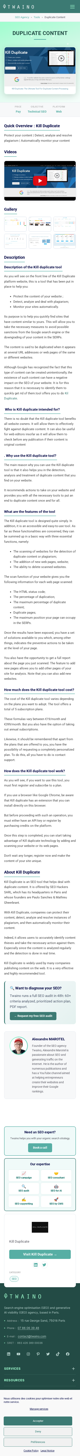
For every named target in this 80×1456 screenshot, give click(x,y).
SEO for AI (56, 1188)
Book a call (40, 1147)
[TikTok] (57, 1354)
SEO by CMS (56, 1201)
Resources (14, 1380)
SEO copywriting (24, 1201)
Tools (37, 17)
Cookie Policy (31, 1450)
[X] (48, 1354)
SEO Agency (22, 17)
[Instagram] (28, 1354)
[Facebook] (67, 1354)
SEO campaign (24, 1175)
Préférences (38, 1442)
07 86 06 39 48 (28, 1328)
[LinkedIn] (8, 1354)
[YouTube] (18, 1354)
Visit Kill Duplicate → (40, 1254)
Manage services (39, 1409)
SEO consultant (56, 1175)
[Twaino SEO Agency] (22, 1296)
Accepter (38, 1420)
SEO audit (23, 1188)
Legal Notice (47, 1450)
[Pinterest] (38, 1354)
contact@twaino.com (32, 1336)
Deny (38, 1431)
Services (12, 1368)
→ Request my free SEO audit (33, 1015)
